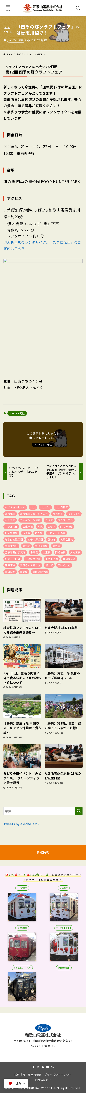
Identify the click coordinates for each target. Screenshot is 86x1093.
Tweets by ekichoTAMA (21, 824)
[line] (43, 1067)
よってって (74, 513)
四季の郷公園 (35, 539)
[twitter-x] (38, 1067)
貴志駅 (24, 571)
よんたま (10, 520)
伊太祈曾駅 (11, 533)
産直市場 (10, 565)
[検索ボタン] (78, 8)
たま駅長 (58, 513)
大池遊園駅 (41, 546)
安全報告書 (35, 1074)
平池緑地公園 (33, 558)
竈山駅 (49, 565)
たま (32, 507)
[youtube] (48, 1067)
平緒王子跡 (51, 558)
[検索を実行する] (79, 811)
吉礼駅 (39, 533)
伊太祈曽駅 (66, 526)
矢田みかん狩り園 (30, 565)
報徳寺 (51, 539)
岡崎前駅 (60, 552)
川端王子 (75, 552)
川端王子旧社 (12, 558)
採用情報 (19, 1074)
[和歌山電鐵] (43, 8)
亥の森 (51, 526)
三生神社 (28, 526)
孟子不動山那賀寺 (15, 552)
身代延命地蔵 (40, 571)
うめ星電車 (22, 927)
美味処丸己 (64, 565)
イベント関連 (16, 40)
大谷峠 (56, 546)
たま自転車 (61, 507)
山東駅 (46, 552)
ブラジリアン (65, 520)
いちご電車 (22, 888)
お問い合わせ (43, 1080)
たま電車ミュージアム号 (34, 513)
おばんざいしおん (15, 507)
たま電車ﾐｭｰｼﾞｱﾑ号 (22, 967)
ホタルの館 (11, 526)
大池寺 (26, 546)
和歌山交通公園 (14, 539)
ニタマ (49, 520)
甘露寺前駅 (69, 558)
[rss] (52, 1067)
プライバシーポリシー (58, 1074)
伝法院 (26, 533)
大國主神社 (11, 546)
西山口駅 (10, 571)
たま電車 (10, 513)
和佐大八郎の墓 (56, 533)
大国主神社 (66, 539)
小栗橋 (34, 552)
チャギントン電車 (30, 520)
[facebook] (33, 1067)
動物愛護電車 (64, 967)
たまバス (45, 507)
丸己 (40, 526)
